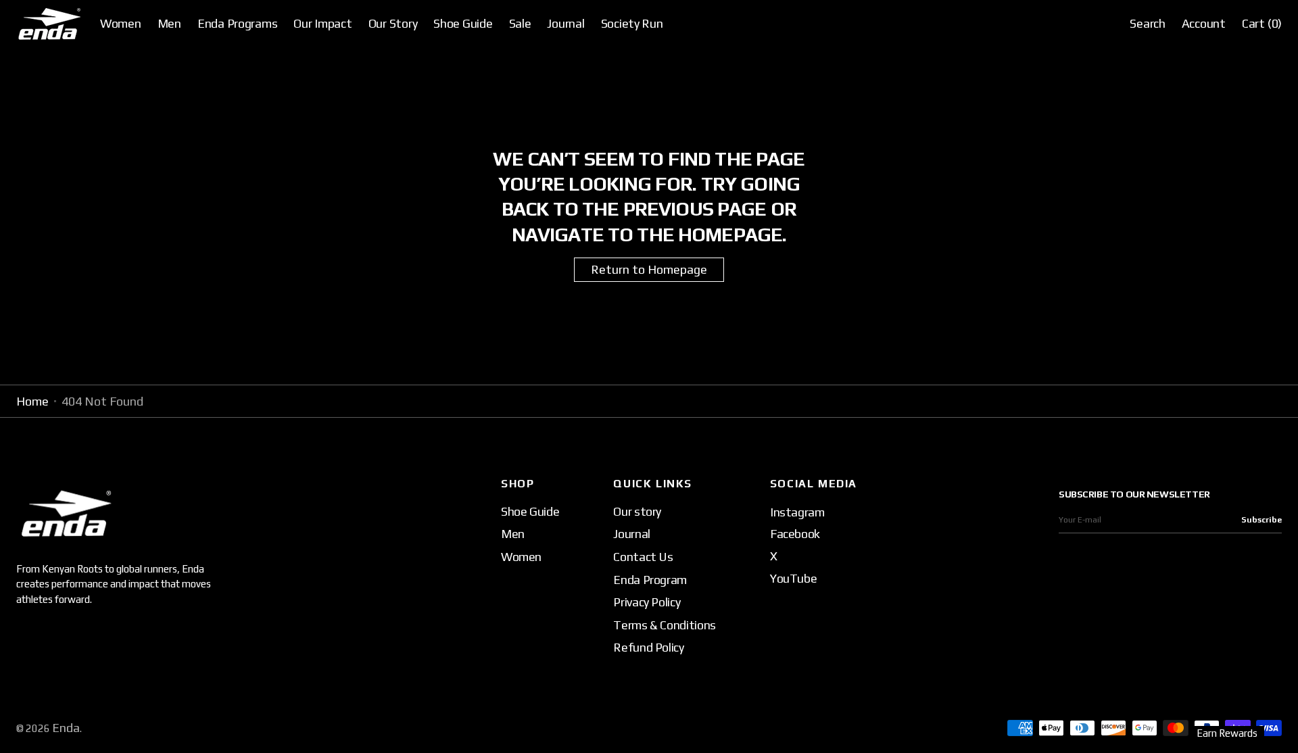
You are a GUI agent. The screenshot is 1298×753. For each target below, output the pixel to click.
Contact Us (643, 557)
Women (521, 557)
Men (513, 534)
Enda (66, 728)
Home (32, 401)
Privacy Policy (646, 602)
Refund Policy (648, 647)
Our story (637, 511)
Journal (631, 534)
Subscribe (1261, 520)
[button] (1147, 24)
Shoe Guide (530, 511)
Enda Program (650, 580)
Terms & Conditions (664, 625)
